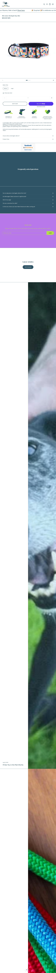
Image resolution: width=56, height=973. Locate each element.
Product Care (6, 139)
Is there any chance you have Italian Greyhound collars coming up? (19, 206)
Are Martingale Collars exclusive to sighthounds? (14, 196)
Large (12, 88)
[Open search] (44, 4)
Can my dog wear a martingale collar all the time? (14, 193)
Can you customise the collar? (10, 203)
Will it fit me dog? (7, 200)
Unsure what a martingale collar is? (11, 136)
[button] (27, 80)
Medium (5, 88)
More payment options (41, 106)
